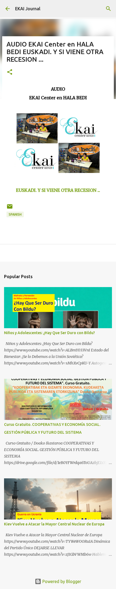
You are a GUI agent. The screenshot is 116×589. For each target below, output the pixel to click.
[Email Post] (9, 208)
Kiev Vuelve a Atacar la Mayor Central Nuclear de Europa (54, 524)
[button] (9, 72)
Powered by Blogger (61, 581)
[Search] (108, 8)
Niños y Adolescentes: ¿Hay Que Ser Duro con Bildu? (49, 333)
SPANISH (15, 214)
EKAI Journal (27, 8)
